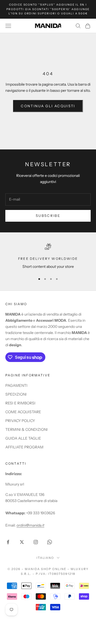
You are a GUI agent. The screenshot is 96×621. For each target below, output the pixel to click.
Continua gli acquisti (48, 106)
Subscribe (48, 215)
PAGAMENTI (16, 385)
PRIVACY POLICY (20, 420)
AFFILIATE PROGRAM (24, 447)
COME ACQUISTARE (23, 411)
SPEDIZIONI (16, 394)
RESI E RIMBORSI (20, 403)
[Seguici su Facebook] (8, 542)
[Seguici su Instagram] (35, 542)
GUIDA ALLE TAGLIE (23, 438)
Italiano (45, 558)
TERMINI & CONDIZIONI (26, 429)
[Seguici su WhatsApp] (49, 542)
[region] (48, 256)
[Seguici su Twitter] (22, 542)
